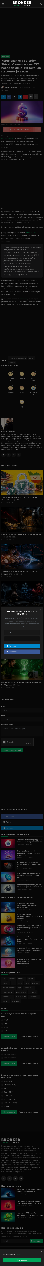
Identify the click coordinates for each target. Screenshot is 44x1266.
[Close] (40, 610)
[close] (41, 1252)
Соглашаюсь (22, 1260)
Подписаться (22, 639)
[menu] (2, 3)
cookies (18, 1254)
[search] (41, 3)
